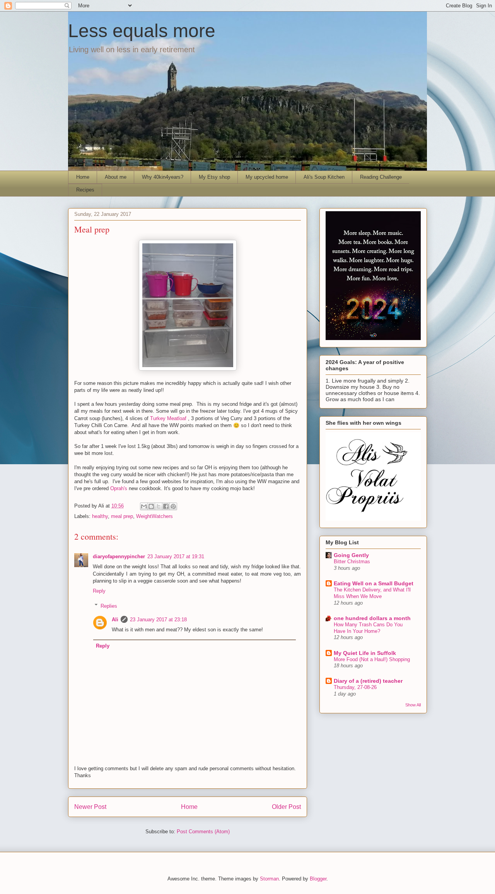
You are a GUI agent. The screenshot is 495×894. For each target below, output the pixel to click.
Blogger (318, 879)
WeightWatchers (154, 516)
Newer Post (90, 806)
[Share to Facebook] (166, 506)
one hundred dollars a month (372, 618)
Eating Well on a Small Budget (373, 583)
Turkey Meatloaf (168, 418)
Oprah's (118, 488)
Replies (109, 606)
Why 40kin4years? (162, 177)
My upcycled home (267, 177)
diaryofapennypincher (119, 556)
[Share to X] (158, 506)
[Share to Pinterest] (173, 506)
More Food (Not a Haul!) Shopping (372, 659)
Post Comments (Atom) (203, 831)
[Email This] (144, 506)
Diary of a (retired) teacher (368, 681)
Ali (115, 619)
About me (115, 177)
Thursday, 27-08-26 (355, 687)
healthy (100, 516)
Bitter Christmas (352, 561)
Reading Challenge (381, 177)
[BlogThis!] (151, 506)
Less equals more (141, 31)
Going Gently (351, 555)
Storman (269, 879)
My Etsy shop (214, 177)
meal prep (122, 516)
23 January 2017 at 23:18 (158, 619)
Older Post (286, 806)
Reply (99, 591)
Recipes (85, 190)
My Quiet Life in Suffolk (365, 653)
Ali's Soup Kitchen (324, 177)
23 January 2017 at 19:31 (175, 556)
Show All (413, 705)
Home (82, 177)
